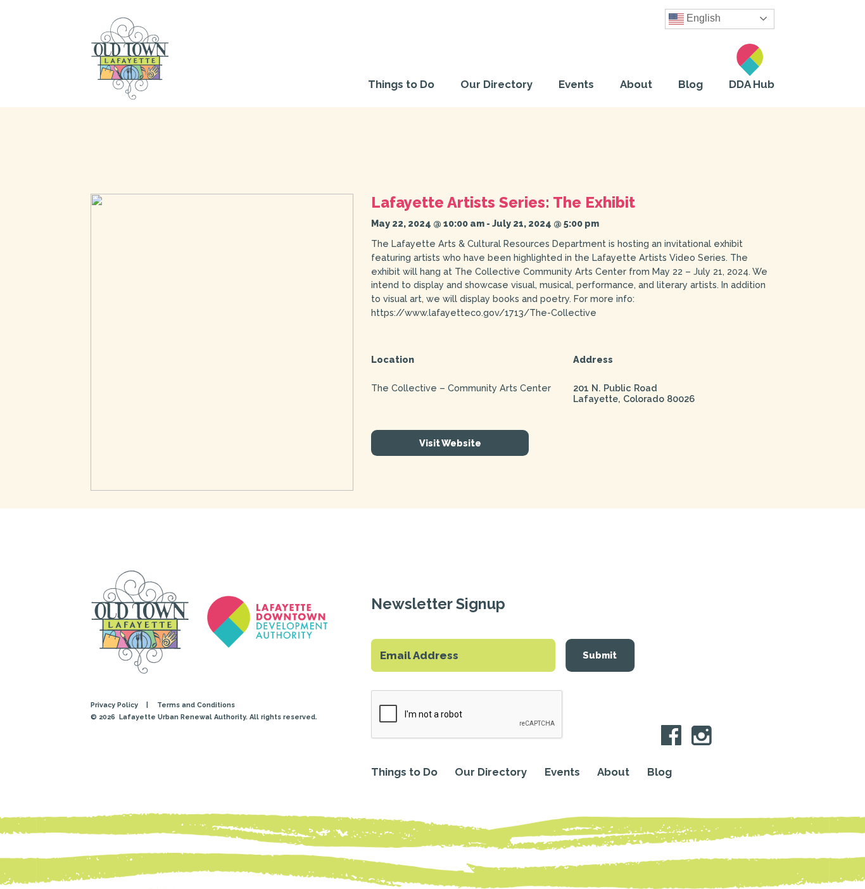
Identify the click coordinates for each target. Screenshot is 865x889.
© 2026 (104, 717)
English (702, 18)
